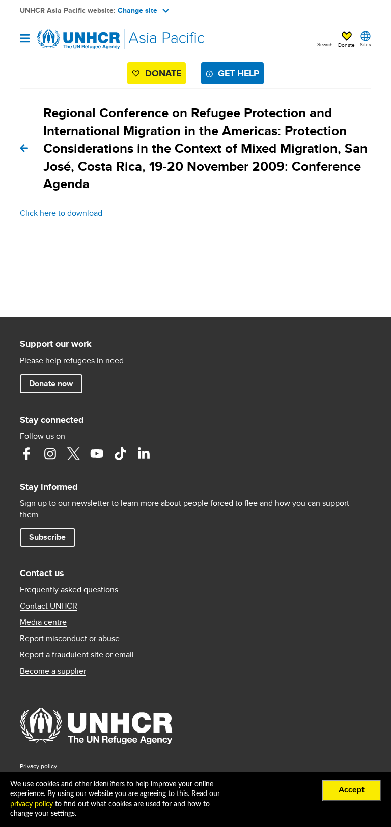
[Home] (71, 39)
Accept (352, 790)
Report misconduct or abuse (70, 638)
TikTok (120, 453)
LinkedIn (143, 453)
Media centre (43, 622)
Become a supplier (53, 671)
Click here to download (61, 213)
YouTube (96, 453)
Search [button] (325, 44)
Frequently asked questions (69, 589)
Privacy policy (38, 765)
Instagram (50, 453)
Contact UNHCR (48, 606)
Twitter (73, 453)
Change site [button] (137, 10)
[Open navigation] (25, 39)
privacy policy (31, 804)
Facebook (26, 453)
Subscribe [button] (47, 537)
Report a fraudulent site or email (77, 654)
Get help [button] (238, 73)
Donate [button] (346, 44)
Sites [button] (365, 44)
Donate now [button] (51, 383)
